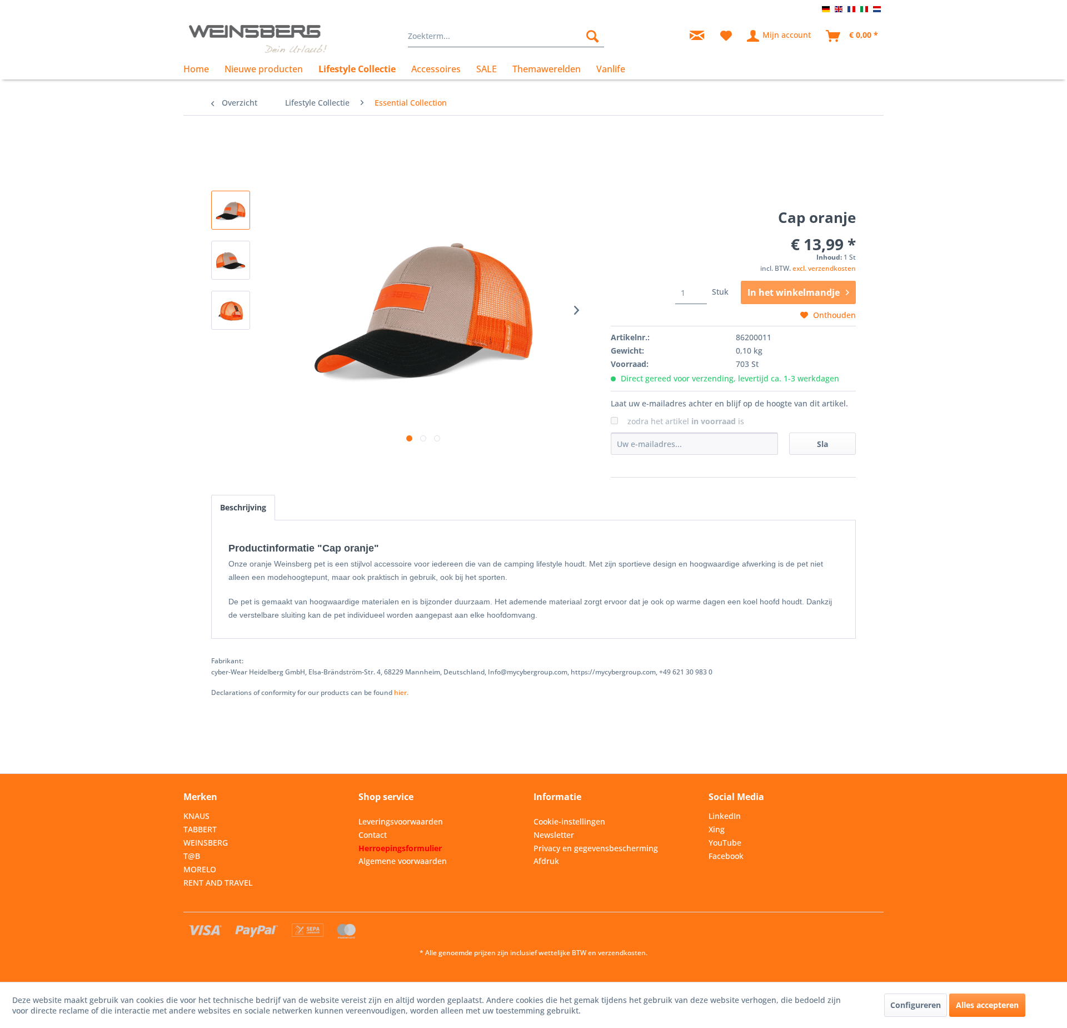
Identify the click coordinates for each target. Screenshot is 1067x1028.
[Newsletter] (697, 36)
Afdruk (546, 861)
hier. (401, 692)
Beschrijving (243, 507)
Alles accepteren (987, 1005)
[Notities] (726, 36)
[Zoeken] (592, 36)
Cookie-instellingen (569, 821)
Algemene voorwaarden (402, 861)
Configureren (915, 1005)
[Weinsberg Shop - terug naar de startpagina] (258, 39)
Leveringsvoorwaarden (400, 821)
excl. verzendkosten (824, 268)
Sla (822, 444)
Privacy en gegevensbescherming (596, 848)
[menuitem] (506, 36)
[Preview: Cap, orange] (230, 210)
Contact (372, 835)
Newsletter (554, 835)
